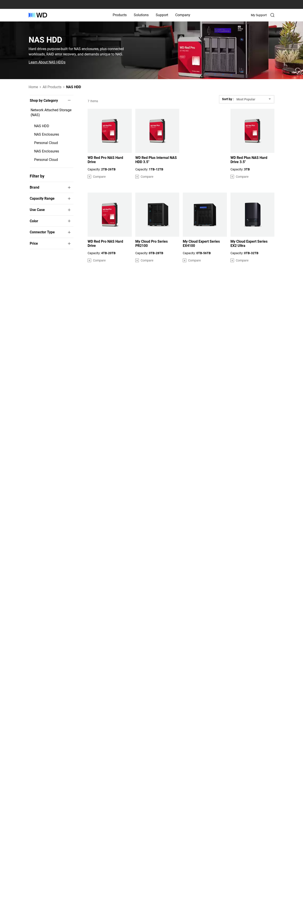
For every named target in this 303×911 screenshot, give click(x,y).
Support (162, 15)
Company (182, 15)
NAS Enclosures (46, 134)
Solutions (141, 15)
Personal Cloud (46, 143)
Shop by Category (44, 100)
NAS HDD (41, 126)
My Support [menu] (259, 15)
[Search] (272, 15)
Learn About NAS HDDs (47, 62)
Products (120, 15)
